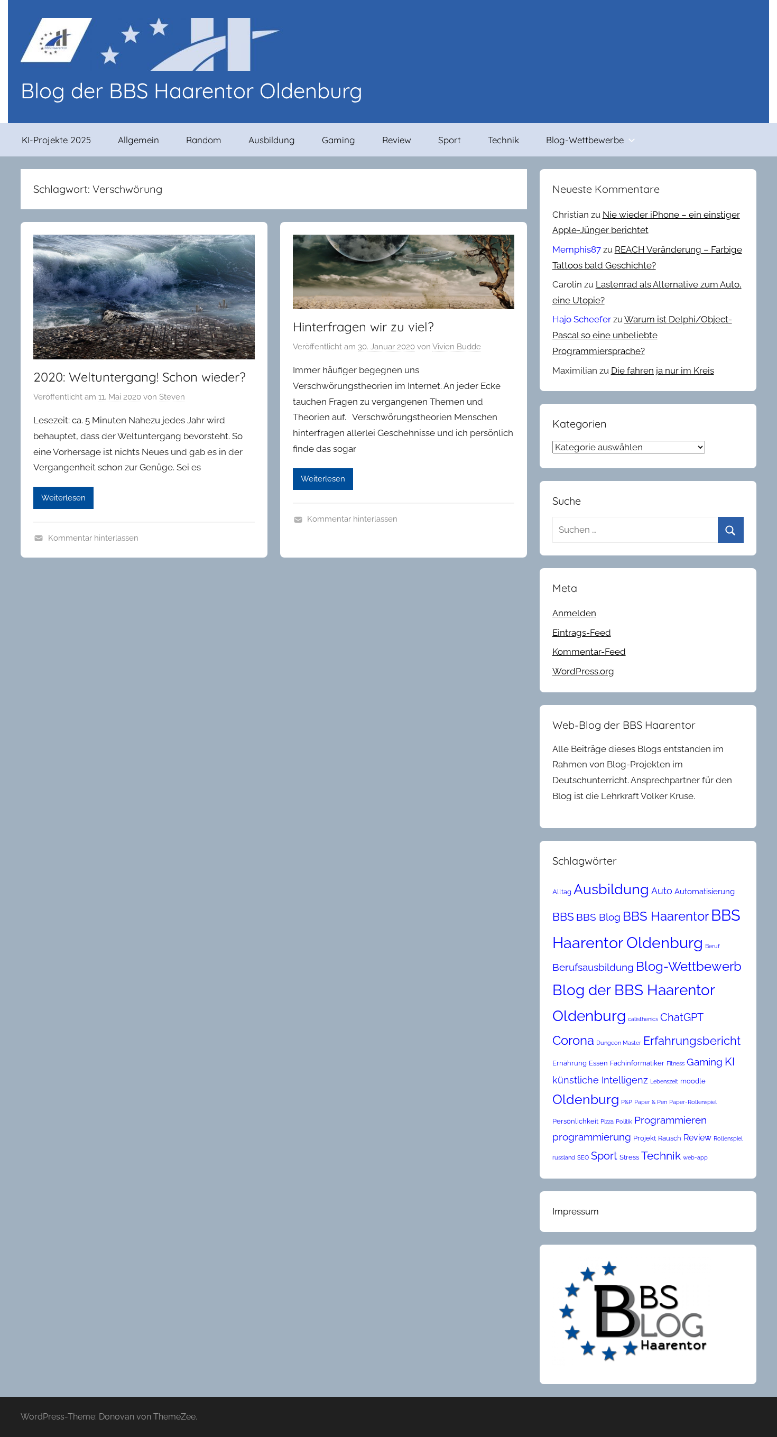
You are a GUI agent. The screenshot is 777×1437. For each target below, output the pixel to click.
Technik (503, 139)
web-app (695, 1157)
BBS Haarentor (666, 916)
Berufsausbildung (593, 967)
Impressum (575, 1211)
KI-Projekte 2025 (56, 139)
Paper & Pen (650, 1102)
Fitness (675, 1063)
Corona (573, 1040)
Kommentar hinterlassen (93, 538)
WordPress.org (583, 671)
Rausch (669, 1138)
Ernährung (569, 1063)
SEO (583, 1157)
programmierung (591, 1137)
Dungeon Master (618, 1043)
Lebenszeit (664, 1081)
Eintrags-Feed (581, 632)
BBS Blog (598, 917)
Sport (449, 139)
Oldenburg (585, 1099)
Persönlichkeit (575, 1121)
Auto (661, 890)
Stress (629, 1157)
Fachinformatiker (637, 1063)
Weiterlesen (63, 498)
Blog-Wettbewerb (689, 966)
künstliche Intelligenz (600, 1080)
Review (396, 139)
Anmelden (574, 613)
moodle (693, 1081)
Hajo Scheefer (581, 319)
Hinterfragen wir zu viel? (363, 327)
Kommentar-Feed (589, 651)
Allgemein (138, 139)
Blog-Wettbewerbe (585, 139)
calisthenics (643, 1019)
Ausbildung (271, 139)
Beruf (712, 946)
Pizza (607, 1121)
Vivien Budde (456, 346)
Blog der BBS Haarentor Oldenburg (192, 90)
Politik (624, 1121)
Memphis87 (576, 249)
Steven (172, 397)
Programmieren (670, 1120)
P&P (626, 1102)
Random (203, 139)
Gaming (338, 139)
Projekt (644, 1138)
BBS (563, 917)
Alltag (561, 892)
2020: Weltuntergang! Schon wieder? (139, 377)
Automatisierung (704, 891)
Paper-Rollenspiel (693, 1102)
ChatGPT (682, 1017)
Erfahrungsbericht (692, 1040)
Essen (598, 1063)
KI (730, 1061)
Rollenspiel (728, 1138)
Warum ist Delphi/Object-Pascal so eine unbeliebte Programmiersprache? (642, 335)
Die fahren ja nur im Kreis (662, 370)
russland (563, 1157)
